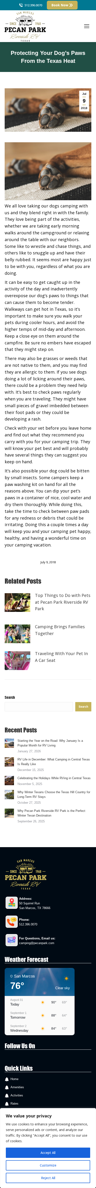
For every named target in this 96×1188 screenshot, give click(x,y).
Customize (48, 1165)
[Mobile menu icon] (86, 26)
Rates (14, 1103)
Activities (16, 1095)
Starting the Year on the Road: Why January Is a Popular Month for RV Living (50, 743)
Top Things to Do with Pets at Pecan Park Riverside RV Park (62, 602)
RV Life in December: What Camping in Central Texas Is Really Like (53, 762)
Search (10, 697)
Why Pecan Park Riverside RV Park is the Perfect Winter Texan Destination (51, 813)
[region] (48, 1148)
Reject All (48, 1178)
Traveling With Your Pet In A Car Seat (61, 657)
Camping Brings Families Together (60, 630)
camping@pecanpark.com (36, 943)
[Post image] (17, 602)
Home (14, 1079)
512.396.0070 (33, 5)
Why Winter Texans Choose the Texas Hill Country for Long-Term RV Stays (53, 794)
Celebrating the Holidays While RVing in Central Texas (54, 778)
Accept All (48, 1152)
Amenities (17, 1087)
